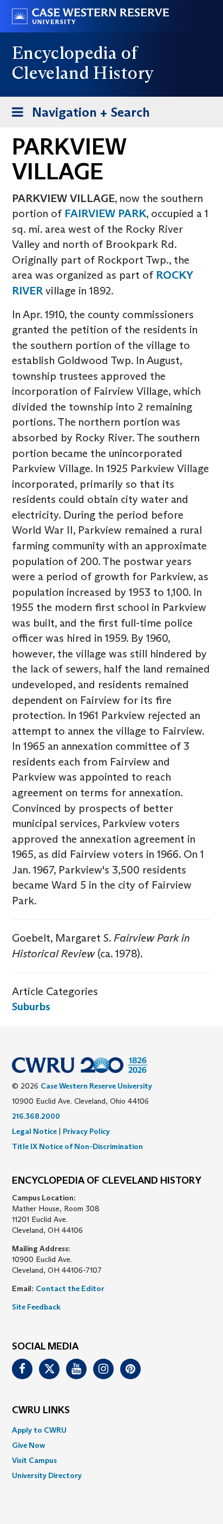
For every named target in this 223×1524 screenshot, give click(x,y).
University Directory (47, 1475)
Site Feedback (36, 1307)
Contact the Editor (70, 1288)
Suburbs (31, 1006)
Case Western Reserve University (96, 1086)
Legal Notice (34, 1131)
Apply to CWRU (39, 1430)
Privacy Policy (86, 1131)
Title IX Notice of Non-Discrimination (77, 1146)
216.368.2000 (36, 1116)
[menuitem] (111, 1430)
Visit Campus (34, 1460)
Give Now (28, 1445)
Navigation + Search (77, 115)
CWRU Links (41, 1410)
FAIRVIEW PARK (105, 213)
